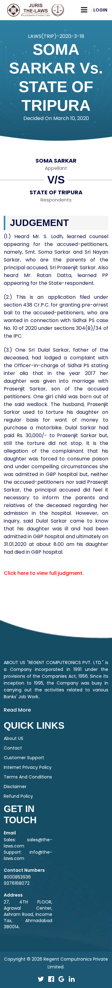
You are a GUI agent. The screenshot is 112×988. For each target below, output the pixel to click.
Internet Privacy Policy (28, 767)
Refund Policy (18, 796)
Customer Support (24, 757)
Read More (17, 709)
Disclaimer (15, 786)
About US (13, 738)
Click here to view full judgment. (44, 573)
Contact (13, 748)
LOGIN (100, 10)
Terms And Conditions (28, 776)
